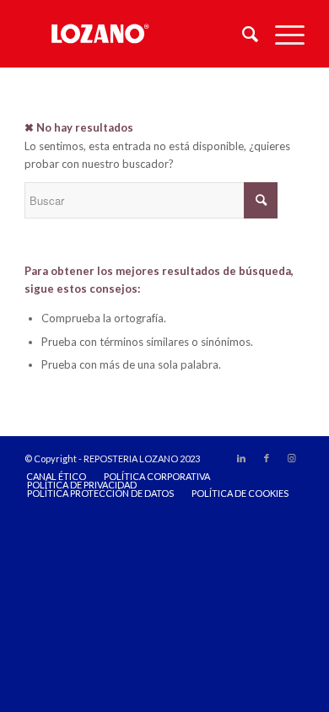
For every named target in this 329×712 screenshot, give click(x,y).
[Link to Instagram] (292, 458)
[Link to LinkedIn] (241, 458)
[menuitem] (241, 33)
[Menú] (281, 33)
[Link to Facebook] (266, 458)
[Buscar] (241, 33)
